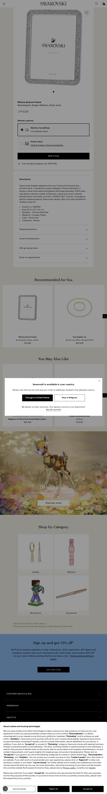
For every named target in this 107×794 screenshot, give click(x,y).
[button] (99, 381)
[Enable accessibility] (5, 788)
